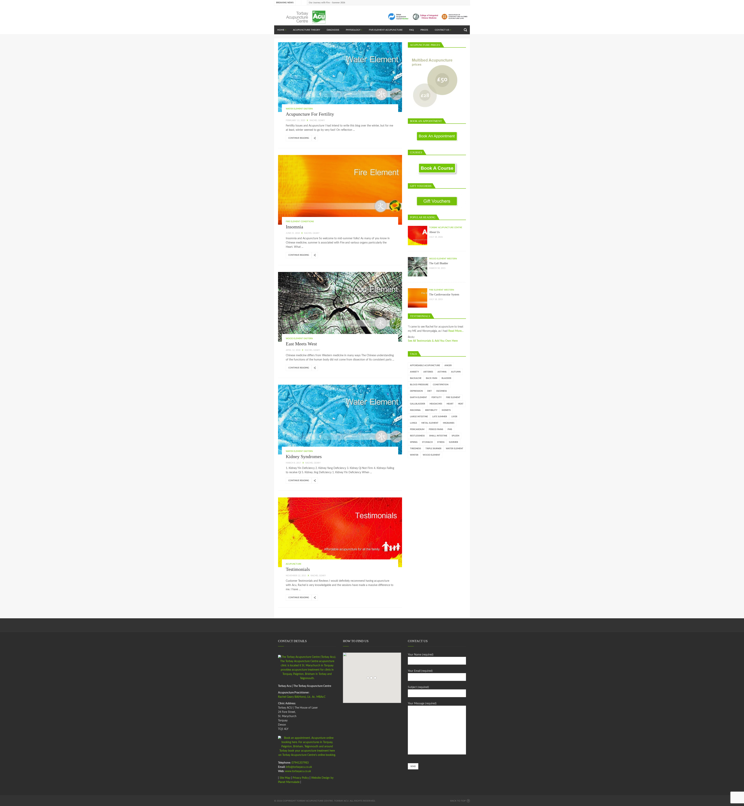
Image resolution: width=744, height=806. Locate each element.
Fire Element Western (441, 290)
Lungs (413, 423)
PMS (450, 429)
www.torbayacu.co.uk (298, 771)
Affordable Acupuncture (425, 365)
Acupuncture (293, 564)
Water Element (454, 448)
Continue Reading (298, 138)
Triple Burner (433, 448)
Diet (429, 391)
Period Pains (436, 429)
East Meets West (301, 343)
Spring (414, 442)
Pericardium (417, 429)
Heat (460, 404)
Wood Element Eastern (299, 338)
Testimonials (298, 569)
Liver (454, 416)
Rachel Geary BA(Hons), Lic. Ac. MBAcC (302, 697)
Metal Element (429, 423)
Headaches (436, 404)
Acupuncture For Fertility (310, 114)
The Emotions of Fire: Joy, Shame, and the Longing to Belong (338, 3)
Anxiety (414, 372)
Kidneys (446, 410)
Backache (415, 378)
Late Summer (439, 416)
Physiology (354, 30)
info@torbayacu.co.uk (299, 767)
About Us (434, 232)
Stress (440, 442)
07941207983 (300, 762)
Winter (414, 455)
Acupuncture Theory (306, 30)
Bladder (446, 378)
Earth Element (418, 397)
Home (281, 30)
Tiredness (415, 448)
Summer (453, 442)
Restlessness (417, 436)
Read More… (456, 331)
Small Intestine (438, 436)
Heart (450, 404)
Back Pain (431, 378)
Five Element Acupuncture (386, 30)
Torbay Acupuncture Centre (445, 227)
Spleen (455, 436)
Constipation (440, 385)
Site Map (285, 778)
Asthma (442, 372)
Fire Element (453, 397)
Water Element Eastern (299, 109)
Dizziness (441, 391)
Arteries (428, 372)
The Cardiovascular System (444, 294)
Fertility (436, 397)
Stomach (427, 442)
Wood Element (431, 455)
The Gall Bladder (438, 263)
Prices (424, 30)
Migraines (448, 423)
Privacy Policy (301, 778)
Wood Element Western (443, 259)
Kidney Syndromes (304, 456)
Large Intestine (419, 416)
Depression (416, 391)
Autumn (456, 372)
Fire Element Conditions (300, 221)
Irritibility (431, 410)
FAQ (411, 30)
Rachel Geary (317, 120)
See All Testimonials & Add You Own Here (433, 341)
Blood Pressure (419, 385)
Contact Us (443, 30)
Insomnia (294, 226)
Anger (448, 365)
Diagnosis (333, 30)
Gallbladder (417, 404)
